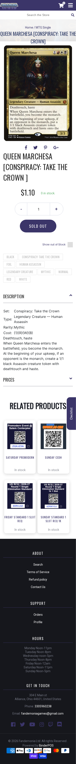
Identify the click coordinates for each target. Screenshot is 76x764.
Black (10, 256)
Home (29, 27)
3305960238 (43, 706)
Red (9, 279)
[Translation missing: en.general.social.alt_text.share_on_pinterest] (46, 147)
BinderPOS (46, 745)
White (23, 279)
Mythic (46, 271)
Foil (9, 264)
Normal (63, 271)
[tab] (38, 298)
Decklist (71, 414)
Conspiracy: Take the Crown (41, 256)
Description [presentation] (13, 296)
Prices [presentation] (8, 379)
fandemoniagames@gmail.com (42, 713)
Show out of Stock (53, 244)
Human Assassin (30, 264)
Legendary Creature (20, 271)
